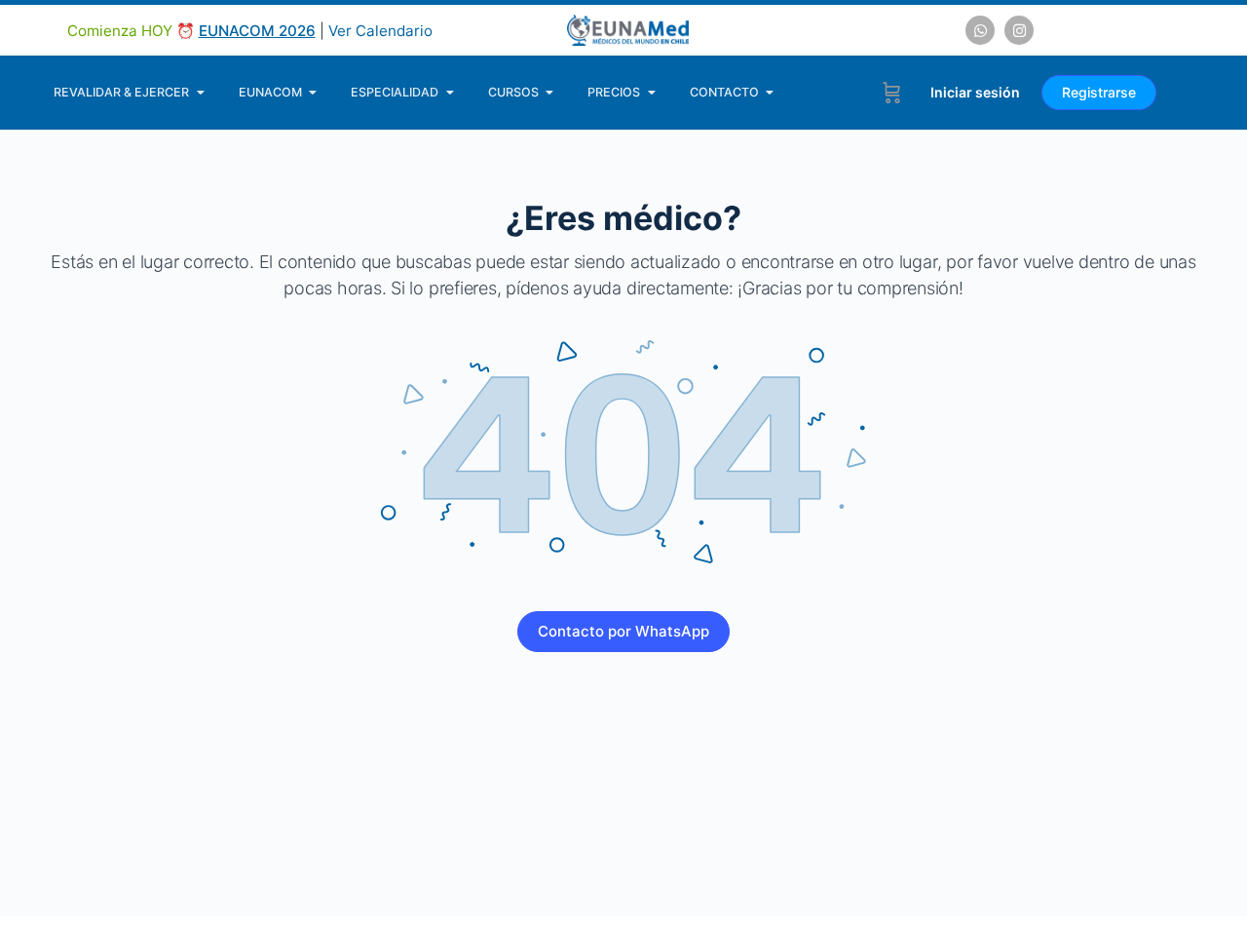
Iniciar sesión (975, 92)
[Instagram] (1019, 30)
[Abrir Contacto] (770, 92)
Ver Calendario (380, 30)
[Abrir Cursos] (550, 92)
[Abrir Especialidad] (449, 92)
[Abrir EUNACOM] (313, 92)
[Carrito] (892, 93)
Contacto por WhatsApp (623, 631)
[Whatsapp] (980, 30)
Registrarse (1099, 92)
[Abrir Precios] (651, 92)
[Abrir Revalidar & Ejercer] (200, 92)
